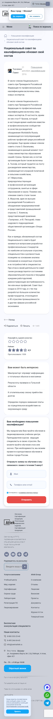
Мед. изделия (9, 584)
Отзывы (34, 584)
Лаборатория (9, 598)
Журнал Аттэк (37, 612)
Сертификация (10, 589)
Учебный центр (10, 580)
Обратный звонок (17, 668)
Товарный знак (37, 617)
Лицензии (35, 589)
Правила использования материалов (18, 689)
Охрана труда (10, 594)
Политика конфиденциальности (16, 677)
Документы (36, 603)
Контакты (35, 608)
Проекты (35, 598)
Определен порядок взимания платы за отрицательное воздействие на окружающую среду (26, 405)
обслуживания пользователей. (17, 706)
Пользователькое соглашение (15, 683)
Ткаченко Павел (17, 71)
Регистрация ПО (11, 603)
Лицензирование (11, 608)
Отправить (26, 500)
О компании (36, 580)
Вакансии (35, 594)
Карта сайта (8, 695)
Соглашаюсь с (23, 493)
